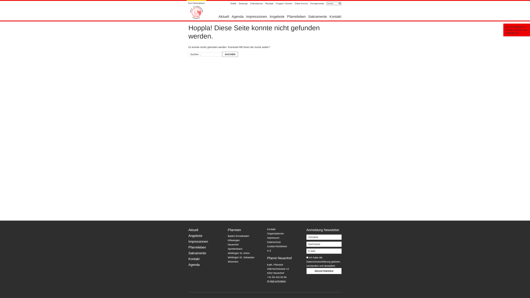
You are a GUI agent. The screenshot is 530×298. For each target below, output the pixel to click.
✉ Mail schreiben (276, 281)
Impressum (273, 237)
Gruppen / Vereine (284, 3)
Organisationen (275, 233)
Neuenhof (233, 244)
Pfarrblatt (269, 3)
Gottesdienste (256, 3)
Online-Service (301, 3)
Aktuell (223, 16)
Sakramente (317, 16)
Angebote (277, 16)
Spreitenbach (235, 249)
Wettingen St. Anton (239, 253)
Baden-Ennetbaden (238, 236)
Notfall (233, 3)
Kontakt (335, 16)
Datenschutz (274, 242)
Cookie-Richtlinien (277, 246)
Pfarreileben (296, 16)
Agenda (238, 16)
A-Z (269, 250)
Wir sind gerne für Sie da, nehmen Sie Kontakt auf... (516, 30)
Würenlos (233, 261)
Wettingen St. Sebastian (241, 257)
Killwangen (234, 240)
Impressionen (256, 16)
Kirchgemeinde (317, 3)
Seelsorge (243, 3)
